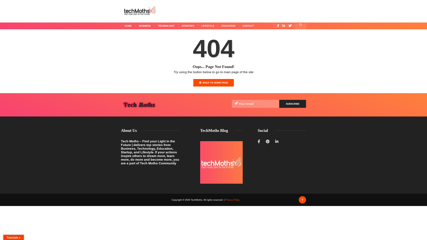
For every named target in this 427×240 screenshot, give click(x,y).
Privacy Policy (232, 199)
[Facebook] (278, 26)
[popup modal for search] (300, 26)
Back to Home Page (215, 82)
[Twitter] (290, 26)
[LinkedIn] (283, 26)
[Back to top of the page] (302, 200)
